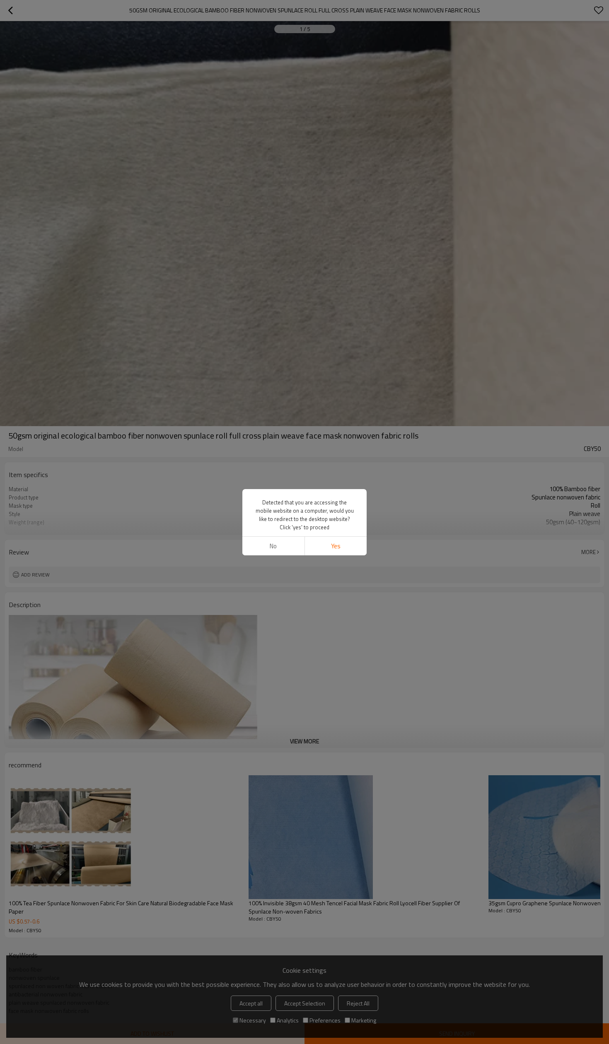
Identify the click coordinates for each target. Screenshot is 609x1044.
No (273, 546)
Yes (336, 546)
